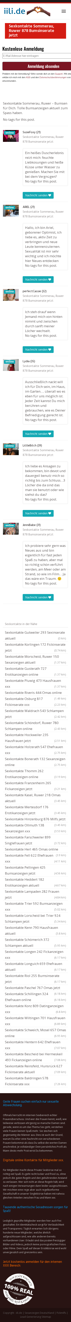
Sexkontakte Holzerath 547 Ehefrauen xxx (35, 750)
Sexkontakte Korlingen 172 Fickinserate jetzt (35, 647)
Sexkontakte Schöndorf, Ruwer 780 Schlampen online (35, 725)
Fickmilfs (61, 1313)
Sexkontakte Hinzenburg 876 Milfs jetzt (35, 819)
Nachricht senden (36, 195)
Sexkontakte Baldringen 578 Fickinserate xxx (35, 1081)
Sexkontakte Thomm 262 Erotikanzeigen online (35, 774)
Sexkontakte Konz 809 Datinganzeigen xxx (35, 1009)
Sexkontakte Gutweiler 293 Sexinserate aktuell (35, 635)
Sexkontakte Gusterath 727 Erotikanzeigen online (35, 671)
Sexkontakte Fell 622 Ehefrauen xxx (35, 858)
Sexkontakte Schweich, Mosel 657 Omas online (35, 1033)
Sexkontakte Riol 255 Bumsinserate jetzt (35, 978)
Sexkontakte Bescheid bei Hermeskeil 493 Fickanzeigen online (35, 1057)
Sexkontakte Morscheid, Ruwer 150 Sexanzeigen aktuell (35, 659)
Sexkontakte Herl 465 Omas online (35, 849)
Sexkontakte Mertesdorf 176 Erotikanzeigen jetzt (35, 810)
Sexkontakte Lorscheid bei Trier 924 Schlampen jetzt (35, 918)
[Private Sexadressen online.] (26, 11)
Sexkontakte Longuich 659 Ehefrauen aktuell (35, 966)
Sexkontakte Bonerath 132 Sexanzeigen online (35, 762)
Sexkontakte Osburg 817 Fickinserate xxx (35, 701)
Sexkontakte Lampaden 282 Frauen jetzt (35, 894)
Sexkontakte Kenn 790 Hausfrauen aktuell (35, 930)
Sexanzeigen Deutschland (39, 1313)
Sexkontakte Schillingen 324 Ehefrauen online (35, 997)
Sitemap (46, 1316)
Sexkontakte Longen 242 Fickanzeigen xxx (35, 954)
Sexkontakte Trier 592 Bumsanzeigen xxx (35, 906)
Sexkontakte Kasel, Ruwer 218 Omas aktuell (35, 798)
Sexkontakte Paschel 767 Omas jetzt (35, 988)
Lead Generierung (30, 1316)
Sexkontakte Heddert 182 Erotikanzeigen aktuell (35, 882)
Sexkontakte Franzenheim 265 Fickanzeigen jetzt (35, 786)
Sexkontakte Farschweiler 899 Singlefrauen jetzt (35, 840)
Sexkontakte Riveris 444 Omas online (35, 693)
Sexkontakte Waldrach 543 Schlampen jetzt (35, 713)
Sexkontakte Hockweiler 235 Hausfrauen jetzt (35, 738)
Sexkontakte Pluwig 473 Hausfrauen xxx (35, 683)
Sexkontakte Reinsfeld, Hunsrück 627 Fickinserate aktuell (35, 1069)
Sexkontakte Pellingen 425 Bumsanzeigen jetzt (35, 870)
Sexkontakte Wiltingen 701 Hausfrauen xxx (35, 1021)
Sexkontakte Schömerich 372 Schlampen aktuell (35, 942)
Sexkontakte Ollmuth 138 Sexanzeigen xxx (35, 828)
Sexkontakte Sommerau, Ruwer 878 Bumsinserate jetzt (43, 139)
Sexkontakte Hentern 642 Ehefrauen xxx (35, 1045)
